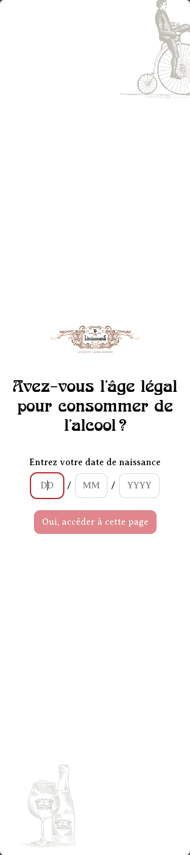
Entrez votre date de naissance (95, 462)
